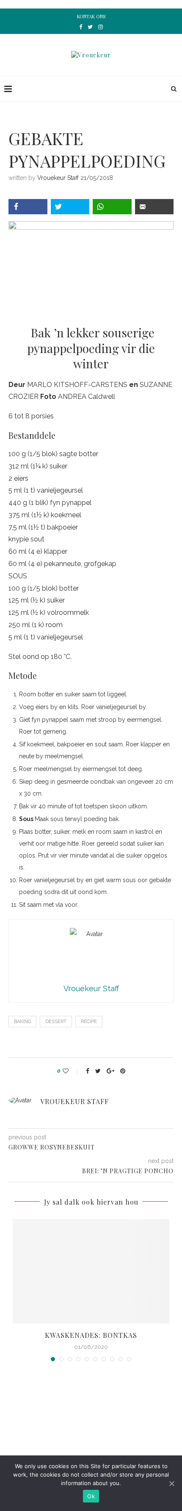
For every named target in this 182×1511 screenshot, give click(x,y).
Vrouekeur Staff (58, 177)
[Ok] (171, 1483)
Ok (91, 1496)
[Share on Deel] (27, 206)
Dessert (55, 1021)
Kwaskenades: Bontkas (91, 1335)
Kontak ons (91, 16)
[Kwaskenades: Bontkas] (91, 1271)
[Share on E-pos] (154, 206)
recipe (89, 1021)
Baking (22, 1021)
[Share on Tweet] (70, 206)
